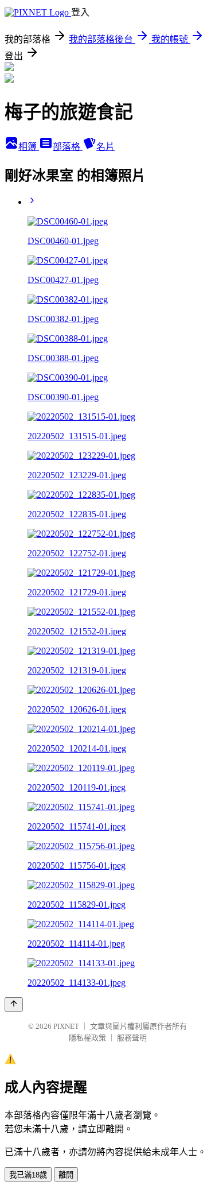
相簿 (28, 147)
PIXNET (66, 1026)
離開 (65, 1175)
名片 (105, 147)
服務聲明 (132, 1037)
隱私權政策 (87, 1037)
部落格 (68, 147)
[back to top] (14, 1004)
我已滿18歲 (28, 1175)
